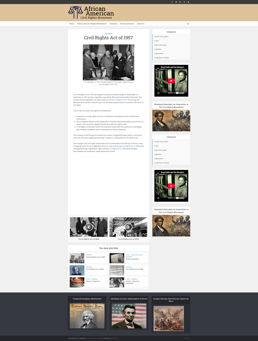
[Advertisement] (153, 12)
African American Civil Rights (94, 338)
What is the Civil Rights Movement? (92, 24)
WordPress (114, 338)
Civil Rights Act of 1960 (130, 146)
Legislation (108, 33)
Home (71, 24)
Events (128, 255)
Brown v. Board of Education (132, 282)
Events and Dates (127, 24)
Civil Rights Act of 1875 (122, 100)
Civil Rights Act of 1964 (117, 149)
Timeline (113, 24)
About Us (140, 24)
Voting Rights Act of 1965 (95, 257)
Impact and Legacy (136, 255)
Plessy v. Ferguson (93, 281)
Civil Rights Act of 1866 (134, 269)
